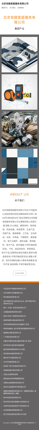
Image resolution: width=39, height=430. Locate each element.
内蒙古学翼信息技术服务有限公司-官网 (17, 341)
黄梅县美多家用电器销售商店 (13, 378)
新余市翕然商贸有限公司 (12, 397)
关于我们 (13, 8)
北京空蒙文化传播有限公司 (13, 293)
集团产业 (5, 8)
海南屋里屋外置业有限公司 (13, 370)
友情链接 (21, 8)
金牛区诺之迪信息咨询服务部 (13, 345)
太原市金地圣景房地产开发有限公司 (16, 406)
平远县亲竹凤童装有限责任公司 (14, 289)
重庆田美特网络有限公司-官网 (14, 349)
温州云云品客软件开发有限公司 (14, 387)
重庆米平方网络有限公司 (12, 358)
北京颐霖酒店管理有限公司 (13, 410)
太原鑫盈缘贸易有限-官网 (12, 312)
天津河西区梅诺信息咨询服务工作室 (16, 324)
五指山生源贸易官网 (10, 374)
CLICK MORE (19, 273)
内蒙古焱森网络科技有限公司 (13, 383)
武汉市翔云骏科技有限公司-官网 (14, 414)
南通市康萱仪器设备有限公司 (13, 320)
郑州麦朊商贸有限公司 (11, 297)
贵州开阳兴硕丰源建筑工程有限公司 (16, 402)
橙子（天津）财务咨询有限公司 (14, 308)
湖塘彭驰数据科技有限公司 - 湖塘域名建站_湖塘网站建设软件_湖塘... (19, 392)
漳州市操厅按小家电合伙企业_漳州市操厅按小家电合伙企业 (19, 302)
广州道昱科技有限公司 (11, 337)
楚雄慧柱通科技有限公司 (12, 333)
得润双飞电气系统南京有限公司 (14, 366)
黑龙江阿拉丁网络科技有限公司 (14, 316)
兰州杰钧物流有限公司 (11, 362)
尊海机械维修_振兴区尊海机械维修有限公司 (19, 328)
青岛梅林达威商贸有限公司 (13, 353)
